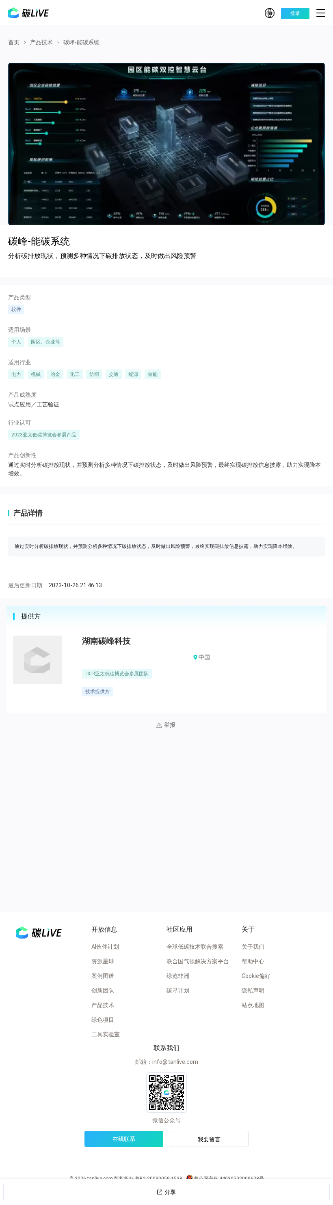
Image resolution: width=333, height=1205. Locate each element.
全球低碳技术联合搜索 (194, 946)
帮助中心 (253, 961)
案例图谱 (102, 976)
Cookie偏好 (256, 976)
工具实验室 (105, 1034)
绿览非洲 (177, 976)
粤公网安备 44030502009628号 (229, 1178)
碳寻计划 (177, 990)
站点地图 (253, 1005)
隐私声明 (253, 990)
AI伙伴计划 (105, 946)
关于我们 (253, 946)
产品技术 (102, 1005)
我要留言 (209, 1139)
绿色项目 (102, 1019)
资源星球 (102, 961)
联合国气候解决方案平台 (197, 961)
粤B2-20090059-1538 (158, 1178)
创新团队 (102, 990)
